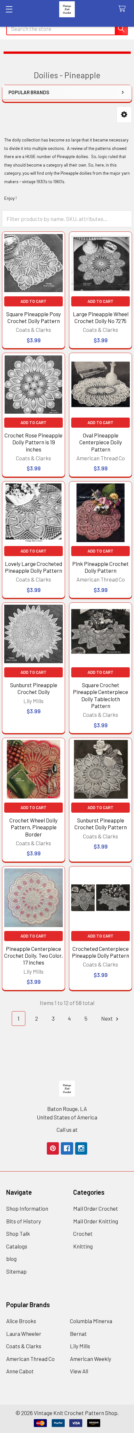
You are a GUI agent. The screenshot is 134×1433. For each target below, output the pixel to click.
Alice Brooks (21, 1321)
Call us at (67, 1129)
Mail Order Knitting (95, 1221)
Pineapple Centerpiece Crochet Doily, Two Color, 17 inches (33, 955)
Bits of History (23, 1221)
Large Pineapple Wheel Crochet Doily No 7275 (100, 317)
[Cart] (123, 9)
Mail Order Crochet (95, 1208)
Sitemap (16, 1271)
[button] (124, 114)
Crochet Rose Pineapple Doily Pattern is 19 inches (33, 442)
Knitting (83, 1246)
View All (79, 1371)
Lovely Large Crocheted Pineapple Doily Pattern (33, 567)
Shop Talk (18, 1233)
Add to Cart (33, 301)
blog (11, 1258)
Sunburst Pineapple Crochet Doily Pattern (100, 823)
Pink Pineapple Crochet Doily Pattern (100, 567)
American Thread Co (30, 1358)
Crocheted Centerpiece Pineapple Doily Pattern (100, 952)
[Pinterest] (53, 1148)
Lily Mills (80, 1346)
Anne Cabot (20, 1371)
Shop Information (27, 1208)
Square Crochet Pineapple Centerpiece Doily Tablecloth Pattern (100, 695)
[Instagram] (81, 1148)
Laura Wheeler (23, 1333)
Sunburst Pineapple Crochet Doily (33, 688)
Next (107, 1018)
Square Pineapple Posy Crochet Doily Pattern (33, 317)
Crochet (83, 1233)
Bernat (78, 1333)
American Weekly (90, 1358)
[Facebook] (67, 1148)
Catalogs (16, 1246)
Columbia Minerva (91, 1321)
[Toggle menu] (9, 9)
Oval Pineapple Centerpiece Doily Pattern (100, 442)
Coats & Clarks (23, 1346)
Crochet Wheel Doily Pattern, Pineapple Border (33, 827)
